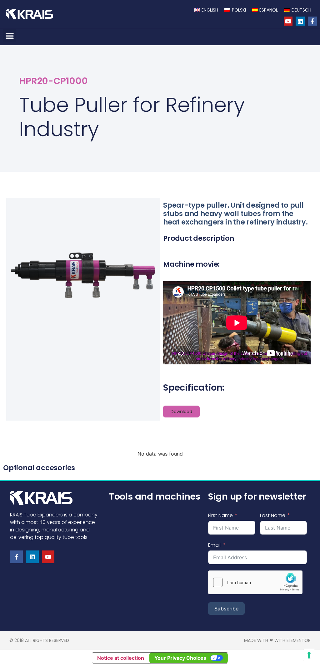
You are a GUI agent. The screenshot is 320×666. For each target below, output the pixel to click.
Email (214, 545)
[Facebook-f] (312, 21)
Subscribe (226, 608)
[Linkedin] (300, 21)
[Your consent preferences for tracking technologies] (309, 655)
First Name (220, 515)
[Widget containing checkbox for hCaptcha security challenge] (255, 582)
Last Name (272, 515)
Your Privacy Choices (180, 658)
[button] (9, 35)
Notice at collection (120, 658)
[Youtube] (288, 21)
